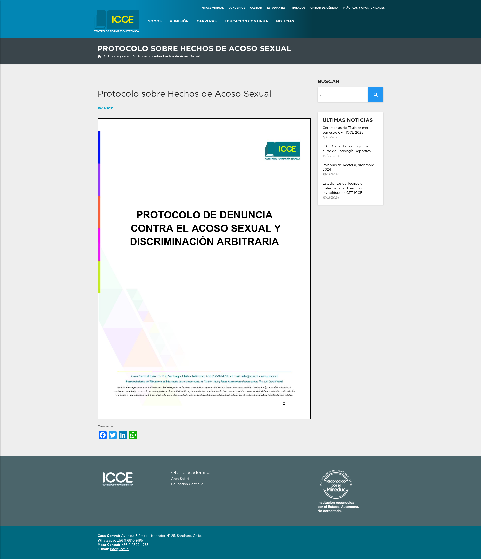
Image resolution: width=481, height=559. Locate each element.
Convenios (237, 8)
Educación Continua (246, 21)
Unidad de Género (324, 8)
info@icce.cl (119, 549)
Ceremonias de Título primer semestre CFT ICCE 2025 (345, 132)
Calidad (256, 8)
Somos (155, 21)
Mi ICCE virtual (213, 8)
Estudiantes (276, 8)
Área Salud (180, 479)
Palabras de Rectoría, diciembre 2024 (348, 170)
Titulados (297, 8)
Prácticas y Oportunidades (364, 8)
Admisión (179, 21)
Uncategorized (119, 56)
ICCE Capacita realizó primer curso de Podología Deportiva (347, 151)
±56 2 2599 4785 (135, 545)
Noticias (285, 21)
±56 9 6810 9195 (130, 540)
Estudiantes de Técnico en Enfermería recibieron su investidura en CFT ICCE (344, 190)
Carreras (207, 21)
